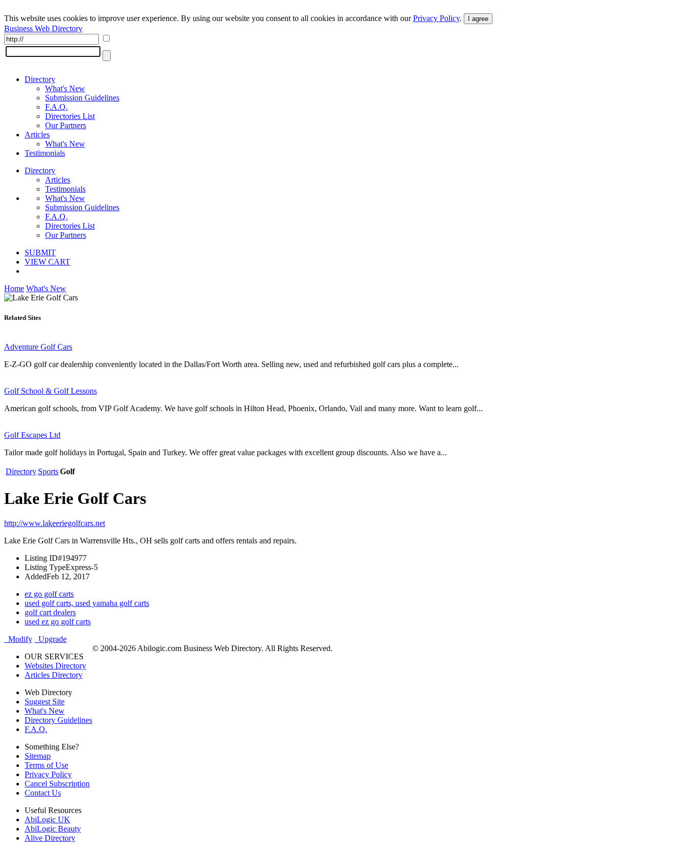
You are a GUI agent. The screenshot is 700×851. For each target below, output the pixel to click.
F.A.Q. (56, 107)
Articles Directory (54, 675)
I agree (478, 19)
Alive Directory (50, 838)
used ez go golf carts (58, 621)
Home (14, 288)
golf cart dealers (50, 612)
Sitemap (38, 756)
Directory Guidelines (58, 720)
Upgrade (50, 639)
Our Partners (65, 125)
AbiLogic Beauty (53, 828)
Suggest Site (45, 701)
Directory (40, 79)
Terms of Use (46, 765)
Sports (48, 471)
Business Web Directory (43, 28)
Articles (37, 134)
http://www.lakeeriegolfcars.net (54, 523)
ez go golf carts (49, 594)
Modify (18, 639)
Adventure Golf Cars (38, 346)
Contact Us (43, 792)
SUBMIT (40, 252)
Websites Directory (55, 665)
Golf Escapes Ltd (32, 435)
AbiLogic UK (47, 819)
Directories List (70, 116)
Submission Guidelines (82, 97)
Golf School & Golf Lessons (50, 391)
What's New (65, 88)
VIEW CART (47, 261)
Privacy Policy (436, 18)
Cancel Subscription (57, 783)
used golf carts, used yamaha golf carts (87, 603)
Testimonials (45, 153)
